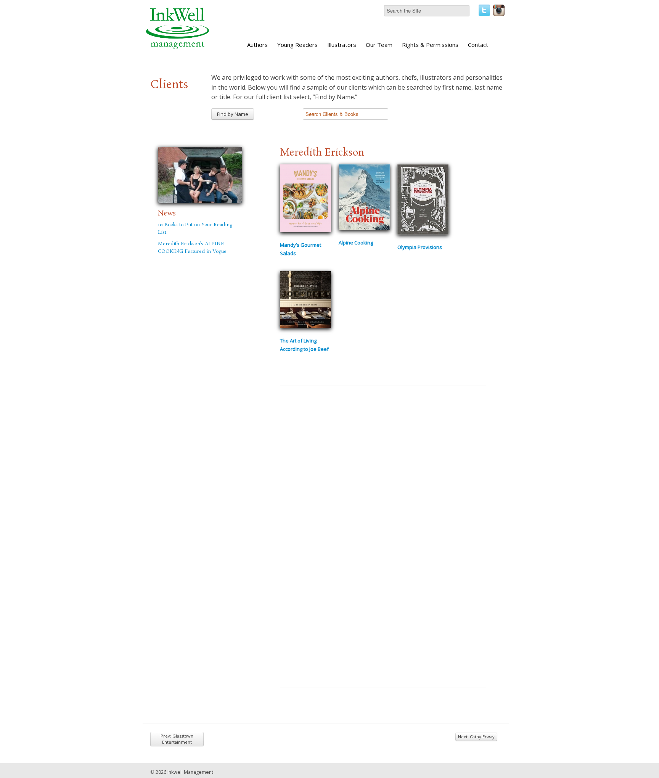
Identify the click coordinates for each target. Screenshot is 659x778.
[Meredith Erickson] (200, 173)
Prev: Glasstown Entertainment (177, 739)
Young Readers (297, 44)
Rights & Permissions (430, 44)
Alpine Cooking (356, 242)
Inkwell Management (190, 772)
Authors (257, 44)
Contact (478, 44)
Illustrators (341, 44)
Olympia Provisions (419, 247)
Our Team (379, 44)
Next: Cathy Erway (476, 736)
